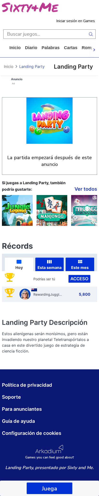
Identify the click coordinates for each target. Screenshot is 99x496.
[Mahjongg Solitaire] (52, 210)
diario (31, 47)
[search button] (91, 34)
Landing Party (32, 66)
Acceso (79, 278)
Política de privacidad (27, 385)
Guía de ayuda (18, 421)
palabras (51, 47)
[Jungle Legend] (17, 210)
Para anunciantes (22, 409)
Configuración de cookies (31, 433)
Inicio (15, 47)
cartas (70, 47)
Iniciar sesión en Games (75, 21)
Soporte (11, 397)
